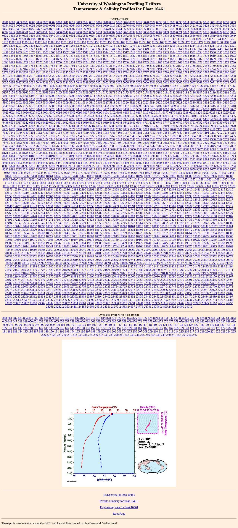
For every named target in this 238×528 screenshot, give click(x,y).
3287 (226, 75)
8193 (46, 156)
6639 (106, 122)
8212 (159, 156)
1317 (213, 45)
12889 (131, 216)
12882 (82, 216)
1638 (72, 59)
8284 (65, 159)
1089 (108, 39)
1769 (186, 62)
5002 (25, 79)
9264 (199, 166)
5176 (132, 92)
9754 (67, 172)
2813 (5, 75)
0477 (39, 28)
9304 (66, 169)
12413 (213, 189)
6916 (146, 125)
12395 (98, 189)
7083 (112, 129)
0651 (86, 32)
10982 (180, 176)
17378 (123, 219)
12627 (82, 202)
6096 (79, 112)
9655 (206, 169)
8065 (153, 149)
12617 (229, 199)
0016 (99, 22)
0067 (92, 25)
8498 (186, 162)
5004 (39, 79)
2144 (112, 65)
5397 (126, 105)
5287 (206, 99)
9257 (186, 166)
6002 (166, 109)
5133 (125, 89)
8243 (233, 156)
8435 (25, 162)
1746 (32, 62)
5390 (92, 105)
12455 (213, 192)
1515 (112, 52)
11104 (183, 182)
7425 (32, 139)
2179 (99, 69)
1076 (61, 39)
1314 (193, 45)
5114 (12, 89)
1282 (159, 45)
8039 (119, 149)
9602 (132, 169)
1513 (99, 52)
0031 (166, 22)
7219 (19, 136)
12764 (221, 209)
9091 (112, 166)
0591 (206, 28)
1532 (193, 52)
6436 (206, 119)
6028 (39, 112)
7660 (45, 146)
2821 (59, 75)
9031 (99, 166)
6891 (126, 125)
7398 (213, 136)
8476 (112, 162)
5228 (199, 95)
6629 (46, 122)
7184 (159, 132)
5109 (220, 85)
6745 (152, 122)
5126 (85, 89)
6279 (66, 115)
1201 (19, 45)
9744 (41, 172)
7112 (206, 129)
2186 (126, 69)
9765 (128, 172)
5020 (146, 79)
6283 (92, 115)
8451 (59, 162)
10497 (139, 176)
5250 (112, 99)
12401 (131, 189)
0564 (119, 28)
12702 (164, 206)
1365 (186, 49)
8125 (19, 152)
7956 (39, 149)
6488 (5, 122)
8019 (99, 149)
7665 (65, 146)
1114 (154, 39)
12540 (229, 196)
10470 (74, 176)
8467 (86, 162)
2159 (213, 65)
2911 (86, 75)
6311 (199, 115)
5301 (12, 102)
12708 (180, 206)
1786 (39, 65)
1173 (207, 42)
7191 (206, 132)
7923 (19, 149)
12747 (139, 209)
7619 (199, 142)
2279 (12, 72)
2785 (132, 72)
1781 (5, 65)
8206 (119, 156)
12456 (221, 192)
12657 (98, 206)
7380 (179, 136)
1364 (179, 49)
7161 (99, 132)
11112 (6, 186)
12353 (76, 186)
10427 (148, 172)
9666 (7, 172)
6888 (112, 125)
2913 (99, 75)
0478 (46, 28)
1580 (119, 55)
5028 (193, 79)
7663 (59, 146)
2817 (32, 75)
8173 (186, 152)
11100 (152, 182)
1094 (141, 39)
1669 (92, 59)
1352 (166, 49)
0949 (233, 35)
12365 (133, 186)
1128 (12, 42)
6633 (72, 122)
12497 (213, 196)
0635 (12, 32)
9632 (152, 169)
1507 (66, 52)
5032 (219, 79)
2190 (152, 69)
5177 (139, 92)
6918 (159, 125)
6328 (213, 115)
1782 (12, 65)
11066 (231, 179)
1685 (186, 59)
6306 (166, 115)
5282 (179, 99)
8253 (25, 159)
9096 (139, 166)
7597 (79, 142)
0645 (52, 32)
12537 (221, 196)
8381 (146, 159)
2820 (52, 75)
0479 (52, 28)
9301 (46, 169)
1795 (86, 65)
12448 (156, 192)
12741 (106, 209)
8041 (126, 149)
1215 (52, 45)
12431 (98, 192)
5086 (79, 85)
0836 (32, 35)
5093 (126, 85)
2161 (219, 65)
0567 (139, 28)
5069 (206, 82)
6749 (179, 122)
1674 (126, 59)
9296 (32, 169)
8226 (213, 156)
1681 (159, 59)
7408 (5, 139)
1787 (45, 65)
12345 (68, 186)
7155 (59, 132)
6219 (192, 112)
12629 (98, 202)
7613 (173, 142)
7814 (186, 146)
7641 (233, 142)
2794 (186, 72)
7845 (213, 146)
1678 (146, 59)
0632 (5, 32)
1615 (186, 55)
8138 (59, 152)
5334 (219, 102)
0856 (106, 35)
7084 (119, 129)
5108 (213, 85)
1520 (146, 52)
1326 (25, 49)
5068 (199, 82)
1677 (139, 59)
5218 (139, 95)
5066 (186, 82)
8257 (39, 159)
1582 (132, 55)
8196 (59, 156)
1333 (45, 49)
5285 (199, 99)
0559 (112, 28)
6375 (119, 119)
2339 (25, 72)
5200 (52, 95)
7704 (146, 146)
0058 (32, 25)
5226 (186, 95)
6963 (213, 125)
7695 (119, 146)
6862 (32, 125)
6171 (159, 112)
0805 (152, 32)
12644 (221, 202)
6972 (5, 129)
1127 (5, 42)
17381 (131, 219)
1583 (139, 55)
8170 (173, 152)
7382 (186, 136)
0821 (179, 32)
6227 (5, 115)
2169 (39, 69)
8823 (19, 166)
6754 (213, 122)
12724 (25, 209)
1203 (32, 45)
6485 (226, 119)
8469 (92, 162)
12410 (188, 189)
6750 (186, 122)
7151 (32, 132)
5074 (233, 82)
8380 (139, 159)
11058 (199, 179)
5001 (19, 79)
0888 (206, 35)
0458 (25, 28)
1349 (146, 49)
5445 (92, 109)
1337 (72, 49)
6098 (93, 112)
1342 (106, 49)
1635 (59, 59)
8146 (99, 152)
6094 (66, 112)
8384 (166, 159)
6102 (113, 112)
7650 (25, 146)
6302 (139, 115)
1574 (79, 55)
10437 (197, 172)
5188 (206, 92)
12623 (49, 202)
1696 (19, 62)
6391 (146, 119)
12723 (16, 209)
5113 (6, 89)
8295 (72, 159)
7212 (219, 132)
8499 (193, 162)
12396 (107, 189)
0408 (166, 25)
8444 (39, 162)
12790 (156, 212)
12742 (115, 209)
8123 (12, 152)
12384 (49, 189)
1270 (79, 45)
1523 (166, 52)
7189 (193, 132)
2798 (213, 72)
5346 (12, 105)
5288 (213, 99)
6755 (219, 122)
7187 (179, 132)
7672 (92, 146)
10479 (90, 176)
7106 (193, 129)
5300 (5, 102)
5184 (186, 92)
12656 (90, 206)
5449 (119, 109)
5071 (213, 82)
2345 (65, 72)
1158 (109, 42)
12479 (123, 196)
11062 (207, 179)
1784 (25, 65)
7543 (119, 139)
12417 (8, 192)
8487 (166, 162)
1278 (132, 45)
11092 (96, 182)
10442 (214, 172)
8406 (233, 159)
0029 (152, 22)
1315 (199, 45)
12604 (123, 199)
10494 (123, 176)
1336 (65, 49)
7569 (219, 139)
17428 (172, 219)
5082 (52, 85)
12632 (123, 202)
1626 (19, 59)
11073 (8, 182)
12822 (213, 212)
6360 (99, 119)
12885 (106, 216)
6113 (126, 112)
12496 (205, 196)
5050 (92, 82)
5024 (166, 79)
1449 (226, 49)
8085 (193, 149)
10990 (14, 179)
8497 (179, 162)
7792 (173, 146)
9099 (146, 166)
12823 (221, 212)
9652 (199, 169)
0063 (66, 25)
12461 (33, 196)
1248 (65, 45)
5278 (152, 99)
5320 (126, 102)
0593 (219, 28)
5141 (179, 89)
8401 (226, 159)
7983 (59, 149)
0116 (112, 25)
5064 (173, 82)
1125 (224, 39)
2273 (206, 69)
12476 (98, 196)
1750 (59, 62)
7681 (106, 146)
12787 (139, 212)
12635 (147, 202)
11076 (24, 182)
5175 (126, 92)
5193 (5, 95)
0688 (106, 32)
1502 (46, 52)
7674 (99, 146)
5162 (39, 92)
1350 (152, 49)
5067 (193, 82)
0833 (12, 35)
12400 (123, 189)
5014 (106, 79)
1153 (77, 42)
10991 (22, 179)
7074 (66, 129)
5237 (25, 99)
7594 (59, 142)
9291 (12, 169)
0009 (52, 22)
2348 (86, 72)
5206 (59, 95)
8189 (32, 156)
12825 (8, 216)
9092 (119, 166)
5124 (72, 89)
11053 (167, 179)
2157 (199, 65)
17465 (205, 219)
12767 (229, 209)
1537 (219, 52)
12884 (98, 216)
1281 (152, 45)
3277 (159, 75)
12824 (229, 212)
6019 (213, 109)
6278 (59, 115)
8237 (226, 156)
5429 (59, 109)
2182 (119, 69)
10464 (66, 176)
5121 (51, 89)
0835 (25, 35)
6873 (45, 125)
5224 (173, 95)
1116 (166, 39)
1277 (126, 45)
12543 (25, 199)
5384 (59, 105)
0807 (159, 32)
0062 (59, 25)
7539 (112, 139)
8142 (72, 152)
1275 (112, 45)
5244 (72, 99)
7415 (19, 139)
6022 (233, 109)
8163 (139, 152)
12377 (223, 186)
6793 (12, 125)
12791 (164, 212)
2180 (106, 69)
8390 (179, 159)
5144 (199, 89)
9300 (39, 169)
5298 (226, 99)
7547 (132, 139)
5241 (52, 99)
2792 (179, 72)
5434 (72, 109)
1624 (5, 59)
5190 (219, 92)
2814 (12, 75)
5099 (153, 85)
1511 (86, 52)
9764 (121, 172)
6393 (159, 119)
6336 (5, 119)
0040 (206, 22)
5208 (72, 95)
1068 (41, 39)
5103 (180, 85)
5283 (186, 99)
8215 (179, 156)
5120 (45, 89)
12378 (231, 186)
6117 (139, 112)
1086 (88, 39)
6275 (39, 115)
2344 (59, 72)
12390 (82, 189)
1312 (179, 45)
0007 (46, 22)
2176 (86, 69)
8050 (133, 149)
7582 (19, 142)
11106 (199, 182)
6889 (119, 125)
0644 (45, 32)
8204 (106, 156)
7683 (112, 146)
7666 (72, 146)
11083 (40, 182)
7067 (52, 129)
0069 (106, 25)
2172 (59, 69)
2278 (5, 72)
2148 (139, 65)
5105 (193, 85)
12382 (33, 189)
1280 (146, 45)
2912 (92, 75)
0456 (12, 28)
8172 (179, 152)
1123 (211, 39)
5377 (25, 105)
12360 (92, 186)
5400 (146, 105)
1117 (173, 39)
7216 (12, 136)
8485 (153, 162)
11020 (151, 179)
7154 (52, 132)
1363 (173, 49)
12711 (196, 206)
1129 (18, 42)
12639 (180, 202)
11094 (112, 182)
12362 (109, 186)
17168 (213, 216)
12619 (16, 202)
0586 (193, 28)
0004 (25, 22)
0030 (159, 22)
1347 (132, 49)
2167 (25, 69)
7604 (119, 142)
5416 (219, 105)
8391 (186, 159)
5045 (59, 82)
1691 (219, 59)
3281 (186, 75)
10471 (82, 176)
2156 (193, 65)
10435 (181, 172)
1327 (32, 49)
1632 (39, 59)
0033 (179, 22)
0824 (199, 32)
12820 (196, 212)
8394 (206, 159)
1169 (181, 42)
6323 (206, 115)
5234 (5, 99)
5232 (226, 95)
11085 (56, 182)
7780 (159, 146)
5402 (159, 105)
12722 (8, 209)
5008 (66, 79)
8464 (79, 162)
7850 (226, 146)
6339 (25, 119)
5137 (152, 89)
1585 (152, 55)
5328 (179, 102)
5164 (52, 92)
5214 (112, 95)
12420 (33, 192)
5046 (65, 82)
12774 (41, 212)
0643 (39, 32)
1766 (166, 62)
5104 (186, 85)
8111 (226, 149)
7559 (186, 139)
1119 (185, 39)
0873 (132, 35)
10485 (98, 176)
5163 (45, 92)
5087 (86, 85)
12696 (139, 206)
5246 (86, 99)
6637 (92, 122)
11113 (13, 186)
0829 (219, 32)
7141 (12, 132)
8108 (220, 149)
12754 (188, 209)
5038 (25, 82)
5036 (12, 82)
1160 (122, 42)
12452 (188, 192)
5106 (200, 85)
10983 (188, 176)
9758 (87, 172)
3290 (12, 79)
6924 (199, 125)
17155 (205, 216)
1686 (193, 59)
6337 (12, 119)
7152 (39, 132)
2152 (166, 65)
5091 (113, 85)
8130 (45, 152)
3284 (206, 75)
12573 (90, 199)
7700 (139, 146)
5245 (79, 99)
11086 (64, 182)
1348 (139, 49)
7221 (32, 136)
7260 (99, 136)
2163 (233, 65)
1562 (233, 52)
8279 (52, 159)
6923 (193, 125)
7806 (179, 146)
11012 (111, 179)
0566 (132, 28)
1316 (206, 45)
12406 (156, 189)
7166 (119, 132)
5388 (79, 105)
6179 (172, 112)
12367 (150, 186)
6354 (59, 119)
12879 (57, 216)
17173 (221, 216)
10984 (196, 176)
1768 (179, 62)
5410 (179, 105)
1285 (166, 45)
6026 (26, 112)
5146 (212, 89)
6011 (193, 109)
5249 (106, 99)
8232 (219, 156)
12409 (180, 189)
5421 (19, 109)
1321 (233, 45)
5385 (66, 105)
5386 (72, 105)
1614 (179, 55)
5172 (106, 92)
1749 (52, 62)
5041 (45, 82)
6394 (166, 119)
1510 (79, 52)
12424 (57, 192)
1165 (155, 42)
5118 (32, 89)
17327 (82, 219)
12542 (17, 199)
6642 (126, 122)
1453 (19, 52)
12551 (58, 199)
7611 (159, 142)
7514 (92, 139)
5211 (92, 95)
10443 (222, 172)
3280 (179, 75)
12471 (66, 196)
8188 (25, 156)
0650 (79, 32)
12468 (57, 196)
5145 (205, 89)
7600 (99, 142)
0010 (59, 22)
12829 (41, 216)
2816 (25, 75)
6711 (146, 122)
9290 (5, 169)
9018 (86, 166)
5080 (39, 85)
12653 (66, 206)
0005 (32, 22)
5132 (118, 89)
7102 (186, 129)
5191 (226, 92)
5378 (32, 105)
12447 (147, 192)
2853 (66, 75)
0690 (119, 32)
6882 (79, 125)
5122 (58, 89)
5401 (153, 105)
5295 (219, 99)
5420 (12, 109)
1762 (139, 62)
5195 (19, 95)
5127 (92, 89)
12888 (123, 216)
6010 (186, 109)
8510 (206, 162)
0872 (126, 35)
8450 (52, 162)
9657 (213, 169)
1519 (139, 52)
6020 (219, 109)
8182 (233, 152)
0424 (213, 25)
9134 (166, 166)
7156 (66, 132)
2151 (159, 65)
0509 (86, 28)
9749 (47, 172)
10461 (49, 176)
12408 (172, 189)
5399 (139, 105)
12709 (188, 206)
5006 (52, 79)
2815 (19, 75)
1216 (59, 45)
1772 (199, 62)
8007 (79, 149)
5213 (106, 95)
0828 (213, 32)
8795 (233, 162)
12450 (172, 192)
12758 (213, 209)
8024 (106, 149)
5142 (185, 89)
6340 (32, 119)
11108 (214, 182)
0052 (226, 22)
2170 (45, 69)
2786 (139, 72)
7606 (133, 142)
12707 (172, 206)
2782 (112, 72)
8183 (5, 156)
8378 (132, 159)
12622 (41, 202)
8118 (233, 149)
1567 (32, 55)
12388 (74, 189)
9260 (193, 166)
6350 (39, 119)
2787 (146, 72)
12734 (82, 209)
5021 (152, 79)
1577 (99, 55)
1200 (12, 45)
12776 (57, 212)
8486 (159, 162)
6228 (12, 115)
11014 (119, 179)
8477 (119, 162)
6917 (152, 125)
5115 (19, 89)
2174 (72, 69)
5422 (25, 109)
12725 (33, 209)
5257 (146, 99)
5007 (59, 79)
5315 (92, 102)
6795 (25, 125)
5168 (79, 92)
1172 (200, 42)
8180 (226, 152)
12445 (131, 192)
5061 (152, 82)
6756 (226, 122)
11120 (36, 186)
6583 (32, 122)
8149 (106, 152)
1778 (219, 62)
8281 (59, 159)
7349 (146, 136)
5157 (5, 92)
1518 (132, 52)
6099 (99, 112)
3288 (233, 75)
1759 (119, 62)
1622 (226, 55)
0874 (139, 35)
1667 (79, 59)
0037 (199, 22)
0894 (226, 35)
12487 (180, 196)
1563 (5, 55)
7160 (92, 132)
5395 (112, 105)
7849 (219, 146)
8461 (72, 162)
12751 (172, 209)
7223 (45, 136)
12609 (164, 199)
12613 (196, 199)
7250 (52, 136)
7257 (86, 136)
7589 (46, 142)
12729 (57, 209)
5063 (166, 82)
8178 (213, 152)
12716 (221, 206)
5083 (59, 85)
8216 (186, 156)
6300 (126, 115)
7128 (219, 129)
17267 (41, 219)
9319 (119, 169)
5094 (133, 85)
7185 (166, 132)
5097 (146, 85)
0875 (146, 35)
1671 (106, 59)
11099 (144, 182)
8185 (19, 156)
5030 (206, 79)
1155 (90, 42)
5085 (72, 85)
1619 (213, 55)
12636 (156, 202)
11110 (222, 182)
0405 (146, 25)
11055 (183, 179)
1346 (126, 49)
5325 (159, 102)
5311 (79, 102)
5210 (86, 95)
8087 (200, 149)
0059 (39, 25)
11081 (32, 182)
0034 (186, 22)
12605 (131, 199)
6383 (139, 119)
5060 (146, 82)
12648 (25, 206)
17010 (147, 216)
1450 (233, 49)
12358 (84, 186)
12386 (66, 189)
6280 (72, 115)
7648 (19, 146)
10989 (6, 179)
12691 (131, 206)
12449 (164, 192)
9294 (25, 169)
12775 (49, 212)
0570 (159, 28)
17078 (172, 216)
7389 (199, 136)
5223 (166, 95)
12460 (25, 196)
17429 (180, 219)
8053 (146, 149)
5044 (52, 82)
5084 (66, 85)
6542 (25, 122)
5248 (99, 99)
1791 (72, 65)
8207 (126, 156)
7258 (92, 136)
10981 (172, 176)
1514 (106, 52)
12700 (148, 206)
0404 (139, 25)
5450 (126, 109)
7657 (39, 146)
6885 (99, 125)
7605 (126, 142)
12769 (16, 212)
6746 (159, 122)
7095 (166, 129)
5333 (213, 102)
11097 (128, 182)
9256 (179, 166)
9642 (173, 169)
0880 (173, 35)
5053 (112, 82)
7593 (52, 142)
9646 (186, 169)
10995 (47, 179)
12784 (115, 212)
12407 (164, 189)
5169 (86, 92)
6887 (106, 125)
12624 (57, 202)
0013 (79, 22)
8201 (92, 156)
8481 (133, 162)
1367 (199, 49)
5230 (213, 95)
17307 (57, 219)
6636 (86, 122)
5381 (46, 105)
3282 (193, 75)
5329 (186, 102)
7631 (219, 142)
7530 (106, 139)
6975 (12, 129)
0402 (132, 25)
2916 (119, 75)
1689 (213, 59)
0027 (139, 22)
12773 (33, 212)
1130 (25, 42)
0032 (173, 22)
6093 (59, 112)
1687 (199, 59)
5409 (173, 105)
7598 (86, 142)
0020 (119, 22)
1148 (44, 42)
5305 (39, 102)
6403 (199, 119)
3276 (152, 75)
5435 (79, 109)
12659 (115, 206)
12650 (41, 206)
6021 (226, 109)
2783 (119, 72)
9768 (141, 172)
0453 (226, 25)
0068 (99, 25)
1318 (219, 45)
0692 (132, 32)
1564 (12, 55)
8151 (112, 152)
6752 (199, 122)
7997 (66, 149)
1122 (205, 39)
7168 (133, 132)
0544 (106, 28)
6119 (145, 112)
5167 (72, 92)
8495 (173, 162)
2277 (233, 69)
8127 (32, 152)
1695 (12, 62)
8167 (166, 152)
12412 (205, 189)
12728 (49, 209)
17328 (90, 219)
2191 (159, 69)
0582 (179, 28)
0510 (92, 28)
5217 (132, 95)
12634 (139, 202)
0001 (5, 22)
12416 (229, 189)
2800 (226, 72)
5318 (112, 102)
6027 (32, 112)
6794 (19, 125)
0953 (7, 39)
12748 (147, 209)
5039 (32, 82)
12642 (205, 202)
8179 (219, 152)
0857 (112, 35)
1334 (52, 49)
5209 (79, 95)
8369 (106, 159)
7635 (226, 142)
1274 (106, 45)
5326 (166, 102)
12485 (172, 196)
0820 (173, 32)
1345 (119, 49)
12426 (66, 192)
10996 (55, 179)
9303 (59, 169)
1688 (206, 59)
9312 (92, 169)
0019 (112, 22)
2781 (106, 72)
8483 (146, 162)
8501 (199, 162)
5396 (119, 105)
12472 (74, 196)
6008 (179, 109)
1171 (194, 42)
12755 (196, 209)
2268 (173, 69)
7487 (79, 139)
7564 (199, 139)
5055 (119, 82)
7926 (26, 149)
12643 (213, 202)
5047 (72, 82)
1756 (99, 62)
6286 (112, 115)
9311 (86, 169)
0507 (72, 28)
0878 (166, 35)
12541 (8, 199)
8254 (32, 159)
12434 (115, 192)
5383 (52, 105)
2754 (99, 72)
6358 (86, 119)
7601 (106, 142)
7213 (226, 132)
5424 (39, 109)
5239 (39, 99)
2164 (5, 69)
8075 (173, 149)
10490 (115, 176)
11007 (95, 179)
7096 (173, 129)
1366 (193, 49)
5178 (146, 92)
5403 (166, 105)
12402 (139, 189)
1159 (116, 42)
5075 (6, 85)
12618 (8, 202)
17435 (188, 219)
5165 (59, 92)
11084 (48, 182)
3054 (139, 75)
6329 (219, 115)
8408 (5, 162)
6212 (179, 112)
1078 (74, 39)
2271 (193, 69)
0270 (119, 25)
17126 (180, 216)
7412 (12, 139)
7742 (152, 146)
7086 (133, 129)
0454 (233, 25)
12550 (49, 199)
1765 (159, 62)
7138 (226, 129)
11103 (175, 182)
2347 (79, 72)
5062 (159, 82)
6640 (112, 122)
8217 (193, 156)
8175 (199, 152)
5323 (146, 102)
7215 (5, 136)
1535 (206, 52)
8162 (132, 152)
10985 (205, 176)
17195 (8, 219)
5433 (66, 109)
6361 (106, 119)
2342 (45, 72)
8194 (52, 156)
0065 (79, 25)
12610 (172, 199)
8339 (92, 159)
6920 (173, 125)
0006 (39, 22)
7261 (106, 136)
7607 (139, 142)
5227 (193, 95)
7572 (226, 139)
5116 (25, 89)
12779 (74, 212)
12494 (196, 196)
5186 (193, 92)
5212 (99, 95)
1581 (126, 55)
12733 (74, 209)
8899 (52, 166)
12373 (199, 186)
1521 (152, 52)
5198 (39, 95)
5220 (146, 95)
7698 (126, 146)
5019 (139, 79)
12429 (82, 192)
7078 (79, 129)
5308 (59, 102)
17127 (188, 216)
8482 (139, 162)
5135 (138, 89)
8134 (52, 152)
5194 (12, 95)
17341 (106, 219)
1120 (192, 39)
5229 (206, 95)
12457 (229, 192)
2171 (52, 69)
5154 (219, 89)
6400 (186, 119)
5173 (112, 92)
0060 (46, 25)
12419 (25, 192)
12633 (131, 202)
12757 (205, 209)
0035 (193, 22)
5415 (213, 105)
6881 (72, 125)
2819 (46, 75)
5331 (199, 102)
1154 (83, 42)
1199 (5, 45)
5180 (159, 92)
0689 (112, 32)
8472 (99, 162)
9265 (206, 166)
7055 (32, 129)
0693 (139, 32)
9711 (20, 172)
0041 (213, 22)
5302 (19, 102)
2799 (219, 72)
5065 (179, 82)
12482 (147, 196)
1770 (193, 62)
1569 (45, 55)
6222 (206, 112)
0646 (59, 32)
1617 (199, 55)
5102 (173, 85)
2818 (39, 75)
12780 (82, 212)
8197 (66, 156)
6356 (72, 119)
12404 (148, 189)
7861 (6, 149)
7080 (92, 129)
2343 (52, 72)
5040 (39, 82)
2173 (65, 69)
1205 (45, 45)
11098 (136, 182)
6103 (119, 112)
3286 (219, 75)
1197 (226, 42)
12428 (74, 192)
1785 (32, 65)
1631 (32, 59)
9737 (34, 172)
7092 (159, 129)
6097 (86, 112)
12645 (229, 202)
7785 (166, 146)
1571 (59, 55)
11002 (79, 179)
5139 (165, 89)
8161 (126, 152)
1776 (206, 62)
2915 (112, 75)
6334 (226, 115)
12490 (188, 196)
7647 (12, 146)
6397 (179, 119)
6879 (65, 125)
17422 (164, 219)
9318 (112, 169)
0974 (14, 39)
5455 (153, 109)
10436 (189, 172)
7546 (126, 139)
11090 (80, 182)
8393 (199, 159)
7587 (39, 142)
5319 (119, 102)
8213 (166, 156)
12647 (17, 206)
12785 (123, 212)
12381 (25, 189)
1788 (52, 65)
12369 (166, 186)
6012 (199, 109)
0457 (19, 28)
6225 (226, 112)
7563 (193, 139)
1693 (233, 59)
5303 (25, 102)
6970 (233, 125)
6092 (52, 112)
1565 (19, 55)
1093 (134, 39)
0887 (199, 35)
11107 (206, 182)
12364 (125, 186)
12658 (107, 206)
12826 (16, 216)
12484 (164, 196)
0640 (19, 32)
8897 (39, 166)
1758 (112, 62)
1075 (54, 39)
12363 (117, 186)
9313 (99, 169)
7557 (173, 139)
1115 (160, 39)
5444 (86, 109)
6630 (52, 122)
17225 (16, 219)
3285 (213, 75)
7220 (25, 136)
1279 (139, 45)
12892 (139, 216)
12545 (33, 199)
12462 (41, 196)
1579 (112, 55)
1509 (72, 52)
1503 (52, 52)
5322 (139, 102)
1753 (79, 62)
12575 (98, 199)
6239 (25, 115)
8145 (92, 152)
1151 (64, 42)
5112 (233, 85)
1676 (132, 59)
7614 (179, 142)
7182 (146, 132)
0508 (79, 28)
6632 (66, 122)
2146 (126, 65)
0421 (193, 25)
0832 (5, 35)
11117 (21, 186)
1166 (161, 42)
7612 (166, 142)
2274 (213, 69)
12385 (58, 189)
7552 (152, 139)
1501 (39, 52)
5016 (119, 79)
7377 (166, 136)
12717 (229, 206)
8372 (112, 159)
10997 (63, 179)
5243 (65, 99)
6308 (179, 115)
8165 (152, 152)
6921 (179, 125)
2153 (173, 65)
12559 (82, 199)
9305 (72, 169)
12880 (66, 216)
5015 (112, 79)
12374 (207, 186)
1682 (166, 59)
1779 (226, 62)
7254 (79, 136)
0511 (99, 28)
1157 (103, 42)
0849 (65, 35)
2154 (179, 65)
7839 (206, 146)
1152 (70, 42)
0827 (206, 32)
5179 (152, 92)
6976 (19, 129)
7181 (139, 132)
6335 (233, 115)
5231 (219, 95)
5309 (66, 102)
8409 (12, 162)
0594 (226, 28)
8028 (113, 149)
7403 (226, 136)
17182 (229, 216)
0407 (159, 25)
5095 (139, 85)
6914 (132, 125)
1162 (135, 42)
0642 (32, 32)
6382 (132, 119)
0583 (186, 28)
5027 (186, 79)
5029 (199, 79)
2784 (126, 72)
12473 (82, 196)
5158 (12, 92)
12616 (221, 199)
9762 (107, 172)
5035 (5, 82)
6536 (12, 122)
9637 (166, 169)
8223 (206, 156)
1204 (39, 45)
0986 (34, 39)
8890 (25, 166)
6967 (219, 125)
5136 (145, 89)
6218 (186, 112)
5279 (159, 99)
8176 (206, 152)
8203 (99, 156)
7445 (52, 139)
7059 (39, 129)
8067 (166, 149)
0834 (19, 35)
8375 (126, 159)
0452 (219, 25)
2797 (206, 72)
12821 (205, 212)
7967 (46, 149)
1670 (99, 59)
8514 (219, 162)
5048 (79, 82)
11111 (230, 182)
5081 (46, 85)
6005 (173, 109)
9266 (213, 166)
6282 (86, 115)
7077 (72, 129)
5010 (79, 79)
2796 (199, 72)
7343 (132, 136)
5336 (226, 102)
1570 (52, 55)
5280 (166, 99)
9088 (106, 166)
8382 (152, 159)
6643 (133, 122)
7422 (25, 139)
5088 (93, 85)
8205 (112, 156)
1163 (142, 42)
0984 (27, 39)
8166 (159, 152)
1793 (79, 65)
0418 (173, 25)
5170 (92, 92)
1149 (51, 42)
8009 (86, 149)
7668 (79, 146)
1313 (186, 45)
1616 (193, 55)
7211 (213, 132)
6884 (92, 125)
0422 (199, 25)
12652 (58, 206)
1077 (67, 39)
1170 (187, 42)
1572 (65, 55)
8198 (72, 156)
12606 (139, 199)
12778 (66, 212)
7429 (45, 139)
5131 (112, 89)
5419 (5, 109)
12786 (131, 212)
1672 (112, 59)
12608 (156, 199)
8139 (65, 152)
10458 (33, 176)
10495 (131, 176)
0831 (233, 32)
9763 (114, 172)
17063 (156, 216)
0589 (199, 28)
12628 (90, 202)
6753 (206, 122)
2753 (92, 72)
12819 (188, 212)
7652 (32, 146)
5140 (172, 89)
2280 (19, 72)
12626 (74, 202)
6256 (32, 115)
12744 (123, 209)
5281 (173, 99)
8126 (25, 152)
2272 (199, 69)
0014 (86, 22)
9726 (27, 172)
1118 (179, 39)
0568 (146, 28)
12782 (98, 212)
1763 (146, 62)
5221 (152, 95)
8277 (45, 159)
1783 (19, 65)
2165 (12, 69)
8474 (106, 162)
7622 (213, 142)
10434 (173, 172)
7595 (66, 142)
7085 (126, 129)
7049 (25, 129)
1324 (19, 49)
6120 (152, 112)
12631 (115, 202)
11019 (143, 179)
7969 (52, 149)
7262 (112, 136)
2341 (39, 72)
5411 (186, 105)
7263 (119, 136)
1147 (38, 42)
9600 (126, 169)
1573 (72, 55)
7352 (152, 136)
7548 (139, 139)
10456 (25, 176)
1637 (65, 59)
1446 (213, 49)
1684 (179, 59)
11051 (159, 179)
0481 (59, 28)
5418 (233, 105)
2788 (152, 72)
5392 (106, 105)
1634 (52, 59)
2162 (226, 65)
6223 (212, 112)
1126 (231, 39)
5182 (173, 92)
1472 (25, 52)
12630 (106, 202)
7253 (72, 136)
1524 (173, 52)
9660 (226, 169)
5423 (32, 109)
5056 (126, 82)
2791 (173, 72)
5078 (26, 85)
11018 (135, 179)
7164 (106, 132)
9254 (173, 166)
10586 (164, 176)
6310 (193, 115)
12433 (106, 192)
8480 (126, 162)
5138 (159, 89)
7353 (159, 136)
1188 (220, 42)
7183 (153, 132)
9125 (159, 166)
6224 (219, 112)
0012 (72, 22)
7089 (146, 129)
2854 (72, 75)
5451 (133, 109)
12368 (158, 186)
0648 (65, 32)
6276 (46, 115)
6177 (165, 112)
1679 (152, 59)
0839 (45, 35)
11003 (87, 179)
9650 (193, 169)
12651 (49, 206)
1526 (186, 52)
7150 (25, 132)
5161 (32, 92)
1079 (81, 39)
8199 (79, 156)
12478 (115, 196)
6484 (219, 119)
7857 (233, 146)
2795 (193, 72)
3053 (132, 75)
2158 (206, 65)
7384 (193, 136)
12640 (188, 202)
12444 (123, 192)
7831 (193, 146)
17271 (49, 219)
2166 (19, 69)
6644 (139, 122)
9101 (152, 166)
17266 (33, 219)
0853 (86, 35)
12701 (156, 206)
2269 (179, 69)
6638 (99, 122)
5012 (92, 79)
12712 (205, 206)
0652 (92, 32)
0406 (152, 25)
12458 (8, 196)
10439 (205, 172)
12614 (205, 199)
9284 (233, 166)
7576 (5, 142)
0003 (19, 22)
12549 (41, 199)
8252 (19, 159)
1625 (12, 59)
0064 (72, 25)
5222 (159, 95)
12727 (41, 209)
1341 (99, 49)
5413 (199, 105)
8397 (219, 159)
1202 (25, 45)
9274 (219, 166)
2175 (79, 69)
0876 (152, 35)
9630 (139, 169)
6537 (19, 122)
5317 (106, 102)
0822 (186, 32)
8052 (139, 149)
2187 (132, 69)
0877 (159, 35)
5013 (99, 79)
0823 (193, 32)
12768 (8, 212)
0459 (32, 28)
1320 (226, 45)
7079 (86, 129)
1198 (233, 42)
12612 (188, 199)
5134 (132, 89)
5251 (119, 99)
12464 (49, 196)
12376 (215, 186)
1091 (121, 39)
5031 (213, 79)
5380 (39, 105)
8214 (173, 156)
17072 (164, 216)
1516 (119, 52)
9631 (146, 169)
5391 (99, 105)
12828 (33, 216)
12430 (90, 192)
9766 (134, 172)
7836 (199, 146)
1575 (86, 55)
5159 (19, 92)
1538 (226, 52)
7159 (86, 132)
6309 (186, 115)
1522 (159, 52)
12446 (139, 192)
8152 (119, 152)
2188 (139, 69)
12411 (196, 189)
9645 (179, 169)
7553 (159, 139)
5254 (132, 99)
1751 (65, 62)
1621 (219, 55)
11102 (167, 182)
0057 (25, 25)
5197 (32, 95)
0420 (186, 25)
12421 (41, 192)
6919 (166, 125)
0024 (126, 22)
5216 (126, 95)
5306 (46, 102)
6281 (79, 115)
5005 (46, 79)
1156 (96, 42)
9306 (79, 169)
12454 (205, 192)
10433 (164, 172)
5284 (193, 99)
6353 (52, 119)
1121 (198, 39)
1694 (5, 62)
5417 (226, 105)
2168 (32, 69)
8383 (159, 159)
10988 (229, 176)
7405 (233, 136)
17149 (196, 216)
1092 (128, 39)
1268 (72, 45)
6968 (226, 125)
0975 (21, 39)
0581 (173, 28)
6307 (173, 115)
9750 (54, 172)
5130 (105, 89)
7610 (153, 142)
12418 (16, 192)
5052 (106, 82)
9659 (219, 169)
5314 (86, 102)
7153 (46, 132)
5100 (160, 85)
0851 (72, 35)
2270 (186, 69)
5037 (19, 82)
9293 (19, 169)
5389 (86, 105)
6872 (39, 125)
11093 (104, 182)
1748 (45, 62)
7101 (179, 129)
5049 (86, 82)
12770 (25, 212)
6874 (52, 125)
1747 (39, 62)
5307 (52, 102)
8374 (119, 159)
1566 (25, 55)
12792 (172, 212)
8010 (93, 149)
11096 (120, 182)
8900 (59, 166)
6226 (232, 112)
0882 (186, 35)
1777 (213, 62)
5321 (132, 102)
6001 (159, 109)
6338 (19, 119)
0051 (219, 22)
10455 (16, 176)
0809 (166, 32)
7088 (139, 129)
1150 (57, 42)
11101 (160, 182)
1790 (65, 65)
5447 (106, 109)
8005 (72, 149)
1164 (148, 42)
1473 (32, 52)
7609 (146, 142)
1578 (106, 55)
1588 (173, 55)
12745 (131, 209)
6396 (173, 119)
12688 (123, 206)
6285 (106, 115)
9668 (14, 172)
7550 (146, 139)
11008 (103, 179)
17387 (139, 219)
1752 (72, 62)
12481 (139, 196)
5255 (139, 99)
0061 (52, 25)
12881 (74, 216)
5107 (206, 85)
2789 (159, 72)
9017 (79, 166)
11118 (28, 186)
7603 (112, 142)
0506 (66, 28)
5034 (233, 79)
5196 (25, 95)
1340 (92, 49)
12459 (16, 196)
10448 (230, 172)
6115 (132, 112)
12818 (180, 212)
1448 (219, 49)
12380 (17, 189)
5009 (72, 79)
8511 (213, 162)
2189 (146, 69)
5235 (12, 99)
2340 (32, 72)
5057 (132, 82)
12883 (90, 216)
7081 (99, 129)
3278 (166, 75)
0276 (126, 25)
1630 (25, 59)
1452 (12, 52)
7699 (132, 146)
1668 (86, 59)
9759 (94, 172)
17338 (98, 219)
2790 (166, 72)
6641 (119, 122)
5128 (98, 89)
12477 (106, 196)
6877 (59, 125)
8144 (86, 152)
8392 (193, 159)
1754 (86, 62)
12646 (8, 206)
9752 (61, 172)
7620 (206, 142)
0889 (213, 35)
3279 (173, 75)
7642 (5, 146)
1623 (233, 55)
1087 (94, 39)
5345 (5, 105)
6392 (152, 119)
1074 (47, 39)
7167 (126, 132)
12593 (115, 199)
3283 (199, 75)
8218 (199, 156)
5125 (78, 89)
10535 (156, 176)
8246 (5, 159)
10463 (57, 176)
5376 (19, 105)
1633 (45, 59)
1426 (206, 49)
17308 (66, 219)
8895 (32, 166)
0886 (193, 35)
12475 (90, 196)
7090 (153, 129)
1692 (226, 59)
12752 (180, 209)
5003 (32, 79)
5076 (12, 85)
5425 (46, 109)
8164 (146, 152)
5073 (226, 82)
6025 (19, 112)
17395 (147, 219)
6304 (153, 115)
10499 (147, 176)
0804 (146, 32)
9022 (92, 166)
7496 (86, 139)
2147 (132, 65)
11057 (191, 179)
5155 (226, 89)
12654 (74, 206)
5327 (173, 102)
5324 (152, 102)
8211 (152, 156)
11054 (175, 179)
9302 (52, 169)
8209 (139, 156)
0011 (65, 22)
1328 (39, 49)
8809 (5, 166)
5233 (233, 95)
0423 (206, 25)
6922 (186, 125)
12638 (172, 202)
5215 (119, 95)
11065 (223, 179)
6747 (166, 122)
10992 (31, 179)
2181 (112, 69)
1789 (59, 65)
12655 (82, 206)
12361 (100, 186)
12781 (90, 212)
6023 (6, 112)
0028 (146, 22)
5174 (119, 92)
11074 (16, 182)
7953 (32, 149)
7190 (199, 132)
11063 (215, 179)
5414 (206, 105)
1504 (59, 52)
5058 (139, 82)
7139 (233, 129)
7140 (5, 132)
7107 (199, 129)
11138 (60, 186)
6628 (39, 122)
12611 (180, 199)
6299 (119, 115)
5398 (133, 105)
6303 (146, 115)
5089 (99, 85)
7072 (59, 129)
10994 (39, 179)
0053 (233, 22)
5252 (126, 99)
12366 (141, 186)
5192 (233, 92)
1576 (92, 55)
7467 (72, 139)
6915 (139, 125)
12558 (74, 199)
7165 (112, 132)
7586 (32, 142)
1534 (199, 52)
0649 (72, 32)
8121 (5, 152)
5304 (32, 102)
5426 (52, 109)
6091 (46, 112)
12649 (33, 206)
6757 (233, 122)
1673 (119, 59)
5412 (193, 105)
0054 (5, 25)
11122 (44, 186)
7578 (12, 142)
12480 (131, 196)
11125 (52, 186)
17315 (74, 219)
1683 (173, 59)
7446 (59, 139)
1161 (129, 42)
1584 (146, 55)
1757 (106, 62)
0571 (166, 28)
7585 (25, 142)
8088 (206, 149)
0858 (119, 35)
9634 (159, 169)
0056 (19, 25)
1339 (86, 49)
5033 (226, 79)
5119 (38, 89)
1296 (173, 45)
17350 (115, 219)
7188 (186, 132)
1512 (92, 52)
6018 (206, 109)
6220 (199, 112)
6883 (86, 125)
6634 (79, 122)
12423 (49, 192)
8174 (193, 152)
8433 (19, 162)
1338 (79, 49)
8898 (45, 166)
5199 (46, 95)
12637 (164, 202)
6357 (79, 119)
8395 (213, 159)
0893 (219, 35)
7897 (12, 149)
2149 (146, 65)
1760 (126, 62)
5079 (32, 85)
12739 (98, 209)
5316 (99, 102)
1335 (59, 49)
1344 (112, 49)
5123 (65, 89)
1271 (86, 45)
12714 (213, 206)
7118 (213, 129)
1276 (119, 45)
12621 (33, 202)
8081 (180, 149)
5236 (19, 99)
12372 (190, 186)
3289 (5, 79)
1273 (99, 45)
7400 (219, 136)
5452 (139, 109)
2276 (226, 69)
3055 (146, 75)
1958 (92, 65)
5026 (179, 79)
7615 (186, 142)
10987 (221, 176)
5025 (173, 79)
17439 (196, 219)
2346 (72, 72)
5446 (99, 109)
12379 (8, 189)
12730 (66, 209)
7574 (233, 139)
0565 (126, 28)
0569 (152, 28)
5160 (25, 92)
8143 (79, 152)
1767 (173, 62)
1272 (92, 45)
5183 (179, 92)
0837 (39, 35)
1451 (5, 52)
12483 (156, 196)
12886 (115, 216)
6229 (19, 115)
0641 (25, 32)
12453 (196, 192)
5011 (86, 79)
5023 (159, 79)
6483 (213, 119)
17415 (156, 219)
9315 (106, 169)
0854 (92, 35)
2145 (119, 65)
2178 (92, 69)
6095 (72, 112)
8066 (160, 149)
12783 (106, 212)
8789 (226, 162)
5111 (226, 85)
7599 (92, 142)
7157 (72, 132)
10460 (41, 176)
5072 (219, 82)
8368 (99, 159)
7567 (206, 139)
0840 (52, 35)
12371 (182, 186)
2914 (106, 75)
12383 (41, 189)
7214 (233, 132)
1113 (147, 39)
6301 (133, 115)
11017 (127, 179)
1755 (92, 62)
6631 (59, 122)
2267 (166, 69)
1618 (206, 55)
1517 (126, 52)
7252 (65, 136)
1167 (168, 42)
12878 (49, 216)
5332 (206, 102)
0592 (213, 28)
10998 (71, 179)
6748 (173, 122)
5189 (213, 92)
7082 (106, 129)
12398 (115, 189)
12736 (90, 209)
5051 (99, 82)
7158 (79, 132)
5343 (233, 102)
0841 (59, 35)
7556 (166, 139)
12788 (147, 212)
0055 (12, 25)
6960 (206, 125)
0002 (12, 22)
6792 (5, 125)
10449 (8, 176)
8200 (86, 156)
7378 (173, 136)
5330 (193, 102)
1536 (213, 52)
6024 (12, 112)
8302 (79, 159)
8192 (39, 156)
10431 (156, 172)
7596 (72, 142)
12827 (25, 216)
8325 (86, 159)
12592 (107, 199)
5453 (146, 109)
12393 (90, 189)
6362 (112, 119)
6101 (106, 112)
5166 (65, 92)
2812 (233, 72)
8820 (12, 166)
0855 (99, 35)
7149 (19, 132)
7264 (126, 136)
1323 (12, 49)
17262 (25, 219)
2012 (99, 65)
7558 (179, 139)
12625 (66, 202)
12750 (164, 209)
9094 (126, 166)
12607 (148, 199)
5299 (233, 99)
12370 (174, 186)
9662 (233, 169)
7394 (206, 136)
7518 (99, 139)
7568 (213, 139)
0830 (226, 32)
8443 (32, 162)
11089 (72, 182)
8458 (66, 162)
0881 (179, 35)
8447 (46, 162)
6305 (159, 115)
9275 (226, 166)
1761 (132, 62)
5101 (166, 85)
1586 (159, 55)
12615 (213, 199)
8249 (12, 159)
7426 (39, 139)
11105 (191, 182)
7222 (39, 136)
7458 (65, 139)
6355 (65, 119)
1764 (152, 62)
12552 (66, 199)
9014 (72, 166)
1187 (213, 42)
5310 (72, 102)
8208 (133, 156)
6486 (233, 119)
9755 (74, 172)
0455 (5, 28)
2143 (106, 65)
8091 (213, 149)
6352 (45, 119)
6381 (126, 119)
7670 (86, 146)
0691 (126, 32)
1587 (166, 55)
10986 (213, 176)
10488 (106, 176)
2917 (126, 75)
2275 (219, 69)
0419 (179, 25)
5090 (106, 85)
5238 (32, 99)
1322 (5, 49)
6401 (193, 119)
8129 (39, 152)
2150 (152, 65)
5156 (232, 89)
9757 (81, 172)
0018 (106, 22)
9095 (132, 166)
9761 (101, 172)
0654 (99, 32)
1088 (101, 39)
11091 (88, 182)
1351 (159, 49)
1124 (218, 39)
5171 (99, 92)
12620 (25, 202)
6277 (52, 115)
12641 (196, 202)
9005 (65, 166)
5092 (119, 85)
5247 (92, 99)
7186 (173, 132)
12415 (221, 189)
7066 (46, 129)
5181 (166, 92)
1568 (39, 55)
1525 (179, 52)
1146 (31, 42)
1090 (114, 39)
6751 (193, 122)
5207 (66, 95)
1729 (25, 62)
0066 (86, 25)
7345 (139, 136)
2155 (186, 65)
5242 (59, 99)
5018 (132, 79)
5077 (19, 85)
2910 (79, 75)
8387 (173, 159)
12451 (180, 192)
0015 (92, 22)
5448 (112, 109)
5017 (126, 79)
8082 (186, 149)
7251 (59, 136)
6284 (99, 115)
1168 (174, 42)
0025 (132, 22)
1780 (233, 62)
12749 (156, 209)
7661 (52, 146)
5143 (192, 89)
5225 (179, 95)
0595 (233, 28)
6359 (92, 119)
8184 (12, 156)
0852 (79, 35)
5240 (45, 99)
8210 (146, 156)
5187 (199, 92)
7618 (193, 142)
